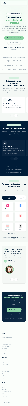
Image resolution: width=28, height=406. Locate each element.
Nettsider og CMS (21, 198)
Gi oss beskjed (14, 237)
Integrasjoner (5, 364)
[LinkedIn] (25, 402)
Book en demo (14, 42)
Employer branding (6, 344)
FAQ (3, 378)
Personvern (4, 389)
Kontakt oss (14, 315)
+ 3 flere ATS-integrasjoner (13, 233)
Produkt (3, 360)
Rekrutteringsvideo (6, 346)
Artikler (3, 375)
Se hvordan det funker (13, 37)
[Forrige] (12, 115)
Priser (3, 362)
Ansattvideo (4, 348)
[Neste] (16, 115)
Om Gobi (4, 385)
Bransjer (3, 353)
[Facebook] (23, 402)
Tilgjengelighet (5, 396)
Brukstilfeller (4, 351)
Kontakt (3, 387)
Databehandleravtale (6, 391)
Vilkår (3, 394)
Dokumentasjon (5, 371)
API (2, 373)
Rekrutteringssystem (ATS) (9, 198)
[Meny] (24, 3)
